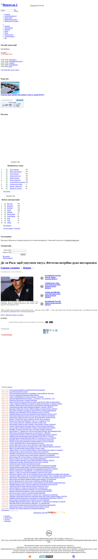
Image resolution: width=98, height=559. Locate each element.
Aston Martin (11, 216)
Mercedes (10, 206)
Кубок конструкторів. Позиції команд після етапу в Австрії (28, 462)
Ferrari (9, 210)
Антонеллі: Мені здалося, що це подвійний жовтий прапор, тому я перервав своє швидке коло (40, 476)
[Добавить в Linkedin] (47, 330)
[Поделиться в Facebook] (44, 330)
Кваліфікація (13, 65)
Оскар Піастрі (14, 174)
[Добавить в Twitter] (56, 330)
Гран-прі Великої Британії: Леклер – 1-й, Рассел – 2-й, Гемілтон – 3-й (31, 398)
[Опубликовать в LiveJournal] (50, 330)
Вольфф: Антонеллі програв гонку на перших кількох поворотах (30, 429)
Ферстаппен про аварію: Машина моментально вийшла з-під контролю (32, 479)
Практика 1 (13, 59)
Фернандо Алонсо (16, 188)
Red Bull (10, 208)
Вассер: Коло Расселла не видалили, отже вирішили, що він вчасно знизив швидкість (37, 482)
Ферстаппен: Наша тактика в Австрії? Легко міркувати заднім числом (32, 417)
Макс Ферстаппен (16, 171)
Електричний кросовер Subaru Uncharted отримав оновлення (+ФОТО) (32, 467)
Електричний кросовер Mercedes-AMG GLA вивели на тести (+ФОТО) (32, 438)
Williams (9, 212)
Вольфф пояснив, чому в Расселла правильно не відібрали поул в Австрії (33, 484)
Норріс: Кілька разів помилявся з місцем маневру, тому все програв (31, 441)
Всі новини (10, 510)
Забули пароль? (8, 258)
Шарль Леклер (14, 178)
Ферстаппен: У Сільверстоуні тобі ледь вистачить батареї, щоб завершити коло (35, 431)
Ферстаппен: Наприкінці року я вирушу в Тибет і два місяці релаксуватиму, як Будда (37, 477)
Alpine (9, 222)
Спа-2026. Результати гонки (18, 391)
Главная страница (10, 268)
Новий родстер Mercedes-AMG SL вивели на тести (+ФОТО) (29, 412)
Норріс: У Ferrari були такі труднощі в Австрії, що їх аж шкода (29, 419)
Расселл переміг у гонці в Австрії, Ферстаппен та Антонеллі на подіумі (32, 465)
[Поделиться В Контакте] (44, 332)
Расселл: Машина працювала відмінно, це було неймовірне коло (30, 489)
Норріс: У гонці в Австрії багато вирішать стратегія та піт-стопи (30, 472)
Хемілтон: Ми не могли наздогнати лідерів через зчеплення (28, 452)
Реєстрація (6, 256)
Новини (27, 268)
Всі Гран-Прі (6, 70)
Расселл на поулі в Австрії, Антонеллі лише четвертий (27, 493)
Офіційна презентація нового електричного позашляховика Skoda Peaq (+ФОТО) (36, 498)
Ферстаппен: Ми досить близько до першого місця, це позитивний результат (34, 457)
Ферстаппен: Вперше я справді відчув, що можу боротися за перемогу (32, 415)
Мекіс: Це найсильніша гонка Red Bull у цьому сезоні (27, 448)
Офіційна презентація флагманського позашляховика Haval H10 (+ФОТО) (33, 469)
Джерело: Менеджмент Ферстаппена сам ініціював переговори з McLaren (33, 405)
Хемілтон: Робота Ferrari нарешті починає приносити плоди (29, 486)
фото (17, 70)
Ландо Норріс (14, 169)
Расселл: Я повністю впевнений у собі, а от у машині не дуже (29, 421)
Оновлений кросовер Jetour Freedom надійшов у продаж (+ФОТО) (31, 407)
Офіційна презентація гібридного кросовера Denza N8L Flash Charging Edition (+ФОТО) (38, 496)
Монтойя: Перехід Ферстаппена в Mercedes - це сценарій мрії (29, 503)
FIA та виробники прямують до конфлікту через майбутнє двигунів (31, 393)
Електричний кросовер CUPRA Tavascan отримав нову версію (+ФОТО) (33, 434)
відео (12, 70)
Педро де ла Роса (17, 315)
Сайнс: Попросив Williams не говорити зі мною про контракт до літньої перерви (35, 403)
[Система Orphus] (32, 323)
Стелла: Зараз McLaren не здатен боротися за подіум (26, 443)
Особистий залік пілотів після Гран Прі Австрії (24, 464)
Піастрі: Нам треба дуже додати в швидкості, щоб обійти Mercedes (31, 445)
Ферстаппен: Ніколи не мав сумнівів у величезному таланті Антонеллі (32, 424)
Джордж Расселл (15, 176)
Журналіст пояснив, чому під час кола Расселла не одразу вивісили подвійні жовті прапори (39, 474)
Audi (8, 220)
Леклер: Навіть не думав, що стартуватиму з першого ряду (28, 488)
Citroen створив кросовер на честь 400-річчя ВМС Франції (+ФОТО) (31, 460)
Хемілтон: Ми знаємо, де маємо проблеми (23, 400)
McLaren (10, 204)
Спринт (11, 63)
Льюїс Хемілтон (15, 180)
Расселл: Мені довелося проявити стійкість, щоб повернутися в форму (32, 428)
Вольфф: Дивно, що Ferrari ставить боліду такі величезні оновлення (31, 440)
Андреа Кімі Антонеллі (17, 182)
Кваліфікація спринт (16, 61)
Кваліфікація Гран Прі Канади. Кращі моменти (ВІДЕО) (53, 277)
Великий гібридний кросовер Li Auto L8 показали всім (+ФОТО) (30, 491)
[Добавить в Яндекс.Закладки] (47, 332)
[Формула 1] (9, 4)
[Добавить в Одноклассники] (53, 330)
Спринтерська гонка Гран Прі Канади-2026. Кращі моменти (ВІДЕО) (53, 285)
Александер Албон (16, 184)
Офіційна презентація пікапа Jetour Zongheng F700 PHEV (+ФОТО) (31, 436)
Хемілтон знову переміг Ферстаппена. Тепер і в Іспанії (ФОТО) (22, 95)
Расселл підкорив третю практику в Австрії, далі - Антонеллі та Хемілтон (33, 494)
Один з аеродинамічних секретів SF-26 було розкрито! (27, 390)
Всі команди (7, 225)
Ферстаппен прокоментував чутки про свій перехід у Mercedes (29, 433)
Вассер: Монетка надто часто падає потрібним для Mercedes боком (31, 481)
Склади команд (8, 228)
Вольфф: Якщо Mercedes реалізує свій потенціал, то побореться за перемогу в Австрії (37, 501)
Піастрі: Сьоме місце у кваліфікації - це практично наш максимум (30, 470)
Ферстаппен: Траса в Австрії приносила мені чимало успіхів (29, 506)
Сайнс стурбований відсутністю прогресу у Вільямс (26, 397)
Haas (8, 218)
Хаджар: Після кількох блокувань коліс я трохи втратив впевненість (31, 426)
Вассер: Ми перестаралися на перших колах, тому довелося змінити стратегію (34, 446)
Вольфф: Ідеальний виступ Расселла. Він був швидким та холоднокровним (33, 453)
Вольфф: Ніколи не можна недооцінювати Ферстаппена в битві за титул (33, 414)
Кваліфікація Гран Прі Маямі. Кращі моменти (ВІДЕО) (53, 303)
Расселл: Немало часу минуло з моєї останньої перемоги (27, 458)
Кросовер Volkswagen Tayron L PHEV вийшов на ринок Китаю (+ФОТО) (33, 409)
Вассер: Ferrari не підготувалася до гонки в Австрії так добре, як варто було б (34, 402)
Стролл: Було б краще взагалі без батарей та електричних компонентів (32, 505)
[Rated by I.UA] (51, 512)
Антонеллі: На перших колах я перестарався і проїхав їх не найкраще (32, 455)
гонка (10, 66)
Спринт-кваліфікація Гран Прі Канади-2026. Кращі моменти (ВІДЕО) (53, 294)
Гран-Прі (17, 228)
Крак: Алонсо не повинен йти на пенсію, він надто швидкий (29, 500)
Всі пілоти (6, 191)
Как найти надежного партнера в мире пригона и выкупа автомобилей (32, 410)
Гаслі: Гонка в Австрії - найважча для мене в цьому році (27, 422)
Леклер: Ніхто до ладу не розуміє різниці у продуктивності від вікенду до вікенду (36, 450)
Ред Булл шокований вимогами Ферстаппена (24, 395)
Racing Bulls (11, 214)
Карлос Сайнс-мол (16, 186)
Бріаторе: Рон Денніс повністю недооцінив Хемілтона (27, 508)
